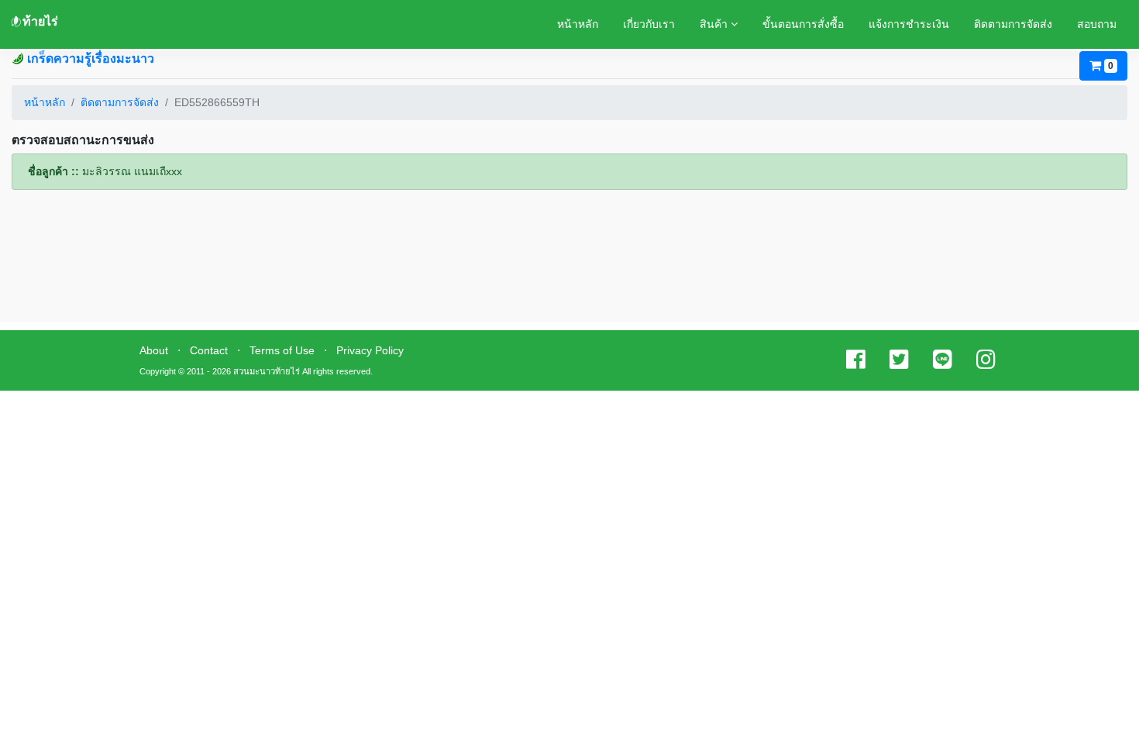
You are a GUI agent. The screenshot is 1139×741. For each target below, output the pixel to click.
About (153, 350)
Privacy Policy (370, 350)
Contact (209, 350)
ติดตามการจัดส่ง (1013, 24)
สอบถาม (1097, 24)
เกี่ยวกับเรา (649, 24)
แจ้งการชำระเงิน (909, 24)
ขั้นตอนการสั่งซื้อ (803, 24)
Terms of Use (282, 350)
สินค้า (715, 24)
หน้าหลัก (577, 24)
